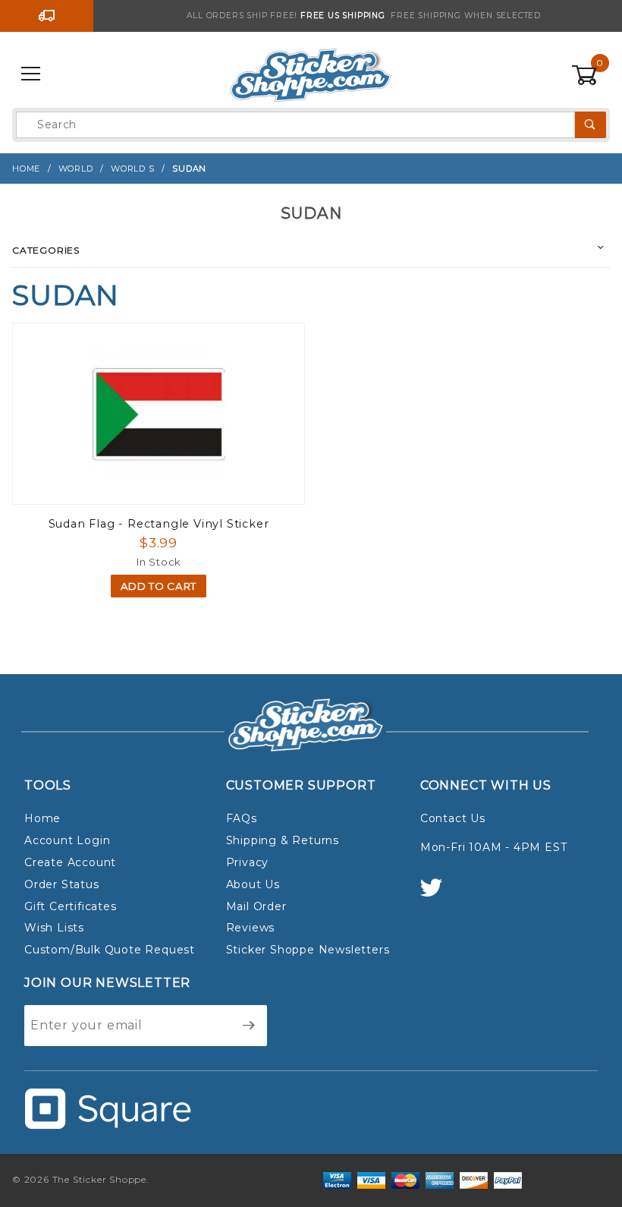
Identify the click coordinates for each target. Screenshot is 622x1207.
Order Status (61, 884)
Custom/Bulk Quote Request (109, 949)
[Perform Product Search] (590, 125)
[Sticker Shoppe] (310, 73)
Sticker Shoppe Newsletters (308, 949)
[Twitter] (437, 895)
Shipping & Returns (282, 840)
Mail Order (256, 906)
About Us (253, 884)
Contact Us (452, 818)
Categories (46, 250)
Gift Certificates (70, 906)
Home (42, 818)
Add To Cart (158, 586)
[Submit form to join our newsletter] (249, 1025)
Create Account (70, 862)
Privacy (247, 862)
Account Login (67, 840)
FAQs (241, 818)
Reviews (250, 927)
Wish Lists (54, 927)
